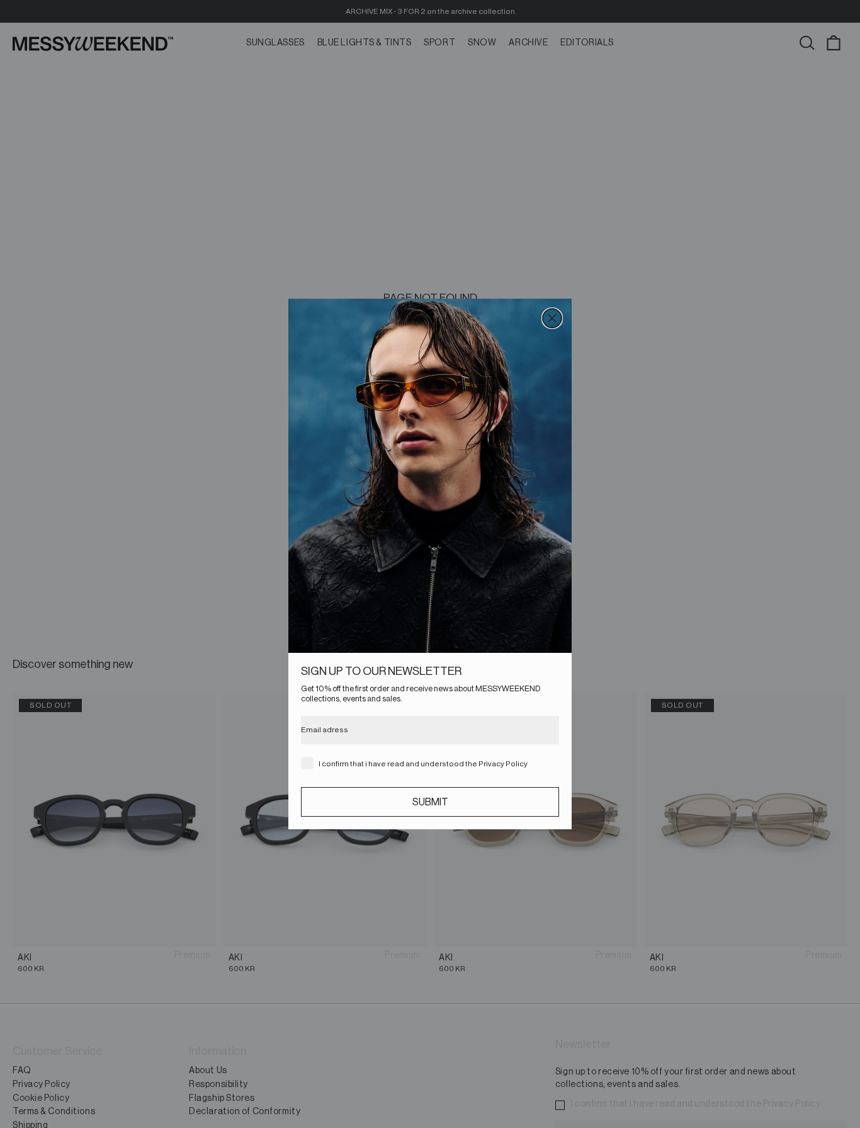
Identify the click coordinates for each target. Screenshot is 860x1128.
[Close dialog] (552, 318)
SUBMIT (430, 802)
